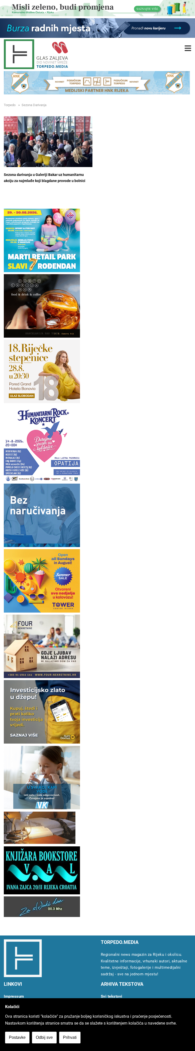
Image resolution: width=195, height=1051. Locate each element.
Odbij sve (44, 1037)
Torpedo (9, 105)
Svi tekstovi (111, 996)
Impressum (14, 996)
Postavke (17, 1037)
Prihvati (70, 1037)
